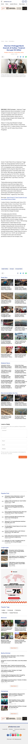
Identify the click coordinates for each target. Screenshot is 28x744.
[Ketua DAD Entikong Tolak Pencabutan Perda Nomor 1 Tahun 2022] (7, 349)
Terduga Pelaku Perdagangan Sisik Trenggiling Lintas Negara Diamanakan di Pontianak (7, 315)
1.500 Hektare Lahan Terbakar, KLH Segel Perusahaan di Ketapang (6, 302)
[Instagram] (15, 735)
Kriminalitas (17, 52)
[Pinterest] (13, 735)
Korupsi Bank (18, 268)
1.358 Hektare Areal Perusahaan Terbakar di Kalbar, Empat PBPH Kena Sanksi (21, 329)
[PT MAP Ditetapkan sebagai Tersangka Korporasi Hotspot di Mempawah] (7, 336)
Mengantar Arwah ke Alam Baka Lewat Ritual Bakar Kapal (14, 661)
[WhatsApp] (18, 735)
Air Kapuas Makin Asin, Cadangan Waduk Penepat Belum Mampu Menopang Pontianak (21, 302)
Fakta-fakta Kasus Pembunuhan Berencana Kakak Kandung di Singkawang (16, 536)
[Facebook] (8, 735)
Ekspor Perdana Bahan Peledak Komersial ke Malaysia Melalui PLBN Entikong (20, 629)
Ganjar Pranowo (14, 612)
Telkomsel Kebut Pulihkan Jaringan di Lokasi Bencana (18, 707)
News (22, 52)
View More (13, 648)
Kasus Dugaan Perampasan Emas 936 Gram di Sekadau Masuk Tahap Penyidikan (16, 512)
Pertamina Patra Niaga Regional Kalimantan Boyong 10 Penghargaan (6, 629)
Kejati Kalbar (5, 268)
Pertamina (18, 610)
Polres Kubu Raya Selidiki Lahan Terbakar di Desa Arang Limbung (21, 288)
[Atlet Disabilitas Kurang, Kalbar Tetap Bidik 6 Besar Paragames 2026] (4, 701)
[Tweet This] (21, 57)
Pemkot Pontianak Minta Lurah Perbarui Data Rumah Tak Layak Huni (15, 531)
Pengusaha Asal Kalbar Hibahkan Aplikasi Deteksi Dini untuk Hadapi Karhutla (20, 315)
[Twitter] (10, 735)
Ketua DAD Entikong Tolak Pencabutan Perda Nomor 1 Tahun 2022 (6, 356)
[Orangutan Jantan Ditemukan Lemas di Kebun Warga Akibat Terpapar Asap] (7, 282)
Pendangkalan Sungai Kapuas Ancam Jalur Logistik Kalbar (15, 527)
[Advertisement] (14, 25)
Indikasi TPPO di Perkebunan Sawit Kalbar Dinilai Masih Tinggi (15, 501)
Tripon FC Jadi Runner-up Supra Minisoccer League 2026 (20, 342)
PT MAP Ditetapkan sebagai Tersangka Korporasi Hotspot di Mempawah (6, 342)
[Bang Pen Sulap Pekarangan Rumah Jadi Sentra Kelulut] (7, 635)
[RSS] (20, 735)
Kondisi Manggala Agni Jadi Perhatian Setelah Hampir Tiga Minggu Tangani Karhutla (7, 329)
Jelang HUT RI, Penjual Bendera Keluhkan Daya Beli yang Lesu (15, 522)
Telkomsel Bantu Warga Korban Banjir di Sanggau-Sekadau (17, 694)
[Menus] (2, 1)
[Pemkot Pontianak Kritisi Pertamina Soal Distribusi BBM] (21, 635)
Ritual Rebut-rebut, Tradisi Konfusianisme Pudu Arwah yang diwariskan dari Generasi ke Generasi (13, 666)
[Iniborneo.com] (7, 1)
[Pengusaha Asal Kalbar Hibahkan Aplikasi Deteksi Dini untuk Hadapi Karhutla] (21, 309)
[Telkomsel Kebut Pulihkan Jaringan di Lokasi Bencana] (4, 708)
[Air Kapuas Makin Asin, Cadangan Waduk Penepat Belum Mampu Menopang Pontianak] (21, 296)
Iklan (14, 730)
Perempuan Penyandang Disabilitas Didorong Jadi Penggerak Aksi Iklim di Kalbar (14, 507)
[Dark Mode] (23, 1)
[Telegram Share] (23, 57)
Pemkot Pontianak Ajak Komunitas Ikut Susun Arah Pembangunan (15, 517)
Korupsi (12, 268)
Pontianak (10, 610)
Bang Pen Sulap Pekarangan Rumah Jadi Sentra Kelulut (6, 641)
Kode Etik (5, 729)
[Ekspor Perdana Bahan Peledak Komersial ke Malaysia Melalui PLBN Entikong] (21, 623)
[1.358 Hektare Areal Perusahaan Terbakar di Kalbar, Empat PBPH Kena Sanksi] (21, 322)
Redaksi (11, 729)
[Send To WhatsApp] (26, 57)
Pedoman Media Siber (19, 729)
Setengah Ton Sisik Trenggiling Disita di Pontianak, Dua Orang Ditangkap (15, 541)
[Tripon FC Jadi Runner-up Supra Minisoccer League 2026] (21, 336)
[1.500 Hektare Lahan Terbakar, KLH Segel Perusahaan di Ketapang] (7, 296)
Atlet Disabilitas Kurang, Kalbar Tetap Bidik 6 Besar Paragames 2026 (17, 701)
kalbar (3, 610)
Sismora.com (18, 739)
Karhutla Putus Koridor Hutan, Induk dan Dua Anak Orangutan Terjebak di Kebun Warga (20, 356)
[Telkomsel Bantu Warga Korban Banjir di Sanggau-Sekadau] (4, 695)
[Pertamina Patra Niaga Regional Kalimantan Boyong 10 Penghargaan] (7, 623)
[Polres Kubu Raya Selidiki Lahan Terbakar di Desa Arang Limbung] (21, 282)
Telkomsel (4, 612)
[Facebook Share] (18, 57)
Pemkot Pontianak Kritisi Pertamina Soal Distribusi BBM (20, 641)
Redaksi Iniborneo (9, 52)
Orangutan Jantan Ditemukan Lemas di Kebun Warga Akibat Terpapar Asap (6, 288)
